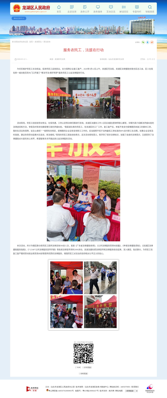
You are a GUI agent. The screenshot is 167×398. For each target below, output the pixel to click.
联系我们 (135, 387)
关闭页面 (83, 374)
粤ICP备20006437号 (91, 391)
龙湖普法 (38, 42)
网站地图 (119, 391)
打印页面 (87, 367)
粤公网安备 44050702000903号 (61, 391)
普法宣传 (47, 42)
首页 (31, 42)
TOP (78, 367)
